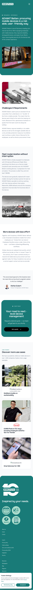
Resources (4, 561)
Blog (3, 566)
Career (3, 532)
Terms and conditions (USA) (8, 547)
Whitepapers (4, 563)
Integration (4, 553)
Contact (3, 534)
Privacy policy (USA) (6, 550)
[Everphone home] (7, 4)
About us (4, 529)
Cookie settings (5, 545)
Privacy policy (5, 542)
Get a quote (15, 329)
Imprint (3, 540)
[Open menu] (29, 4)
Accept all (23, 585)
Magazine (4, 568)
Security (4, 555)
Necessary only (8, 585)
